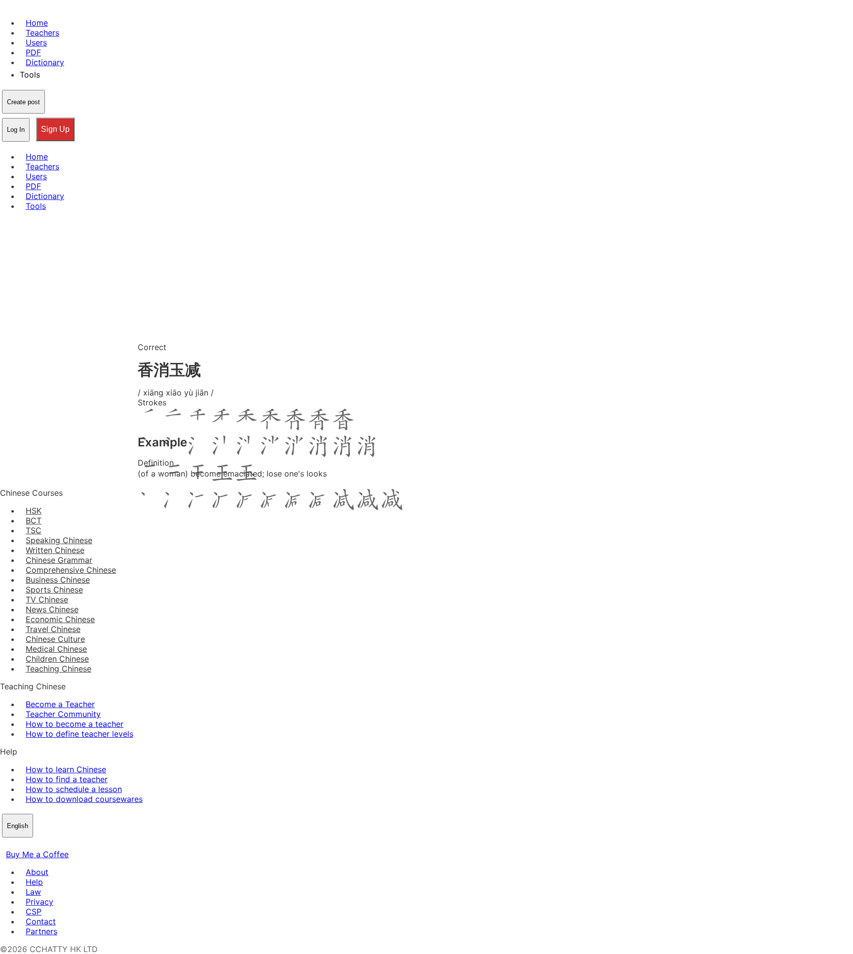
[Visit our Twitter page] (18, 844)
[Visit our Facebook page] (6, 844)
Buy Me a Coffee (37, 854)
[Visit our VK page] (30, 844)
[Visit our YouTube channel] (41, 844)
